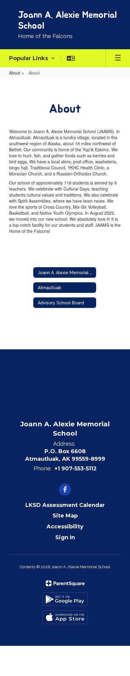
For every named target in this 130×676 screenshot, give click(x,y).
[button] (32, 58)
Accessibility (65, 526)
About (14, 73)
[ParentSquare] (65, 583)
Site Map (65, 515)
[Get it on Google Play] (65, 599)
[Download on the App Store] (65, 617)
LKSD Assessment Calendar (65, 505)
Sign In (65, 537)
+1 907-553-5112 (75, 468)
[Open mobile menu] (118, 58)
